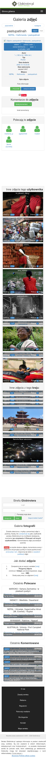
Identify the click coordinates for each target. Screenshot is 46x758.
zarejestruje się (24, 534)
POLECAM (15, 89)
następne (37, 25)
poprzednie (9, 25)
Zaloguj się (8, 518)
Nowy (18, 518)
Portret (23, 60)
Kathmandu (21, 74)
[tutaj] (37, 566)
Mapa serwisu (23, 728)
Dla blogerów (23, 717)
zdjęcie (35, 31)
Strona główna (8, 11)
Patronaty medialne (23, 711)
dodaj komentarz (22, 104)
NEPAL (11, 74)
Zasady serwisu (23, 694)
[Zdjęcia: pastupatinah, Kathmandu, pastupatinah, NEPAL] (23, 42)
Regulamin (23, 706)
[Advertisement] (23, 169)
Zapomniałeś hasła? (35, 518)
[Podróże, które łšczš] (23, 3)
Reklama (23, 700)
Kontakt (23, 723)
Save (24, 95)
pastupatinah (32, 74)
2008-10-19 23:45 (23, 64)
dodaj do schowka (29, 89)
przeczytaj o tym (11, 552)
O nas (23, 689)
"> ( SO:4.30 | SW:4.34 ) (23, 55)
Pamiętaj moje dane (24, 514)
